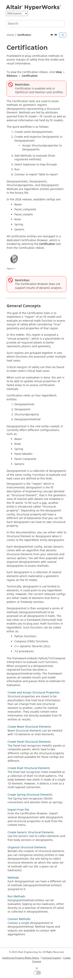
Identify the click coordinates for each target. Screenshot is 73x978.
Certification (24, 35)
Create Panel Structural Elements (29, 742)
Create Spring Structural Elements (30, 795)
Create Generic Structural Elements (31, 832)
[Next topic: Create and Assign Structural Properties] (56, 35)
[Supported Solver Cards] (52, 35)
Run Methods (16, 896)
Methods (13, 878)
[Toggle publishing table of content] (62, 34)
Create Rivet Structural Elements (29, 768)
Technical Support (51, 958)
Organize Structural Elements (27, 847)
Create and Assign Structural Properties (34, 693)
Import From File (18, 810)
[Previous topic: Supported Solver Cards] (52, 35)
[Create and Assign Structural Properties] (56, 35)
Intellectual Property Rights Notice (20, 958)
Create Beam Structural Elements (29, 727)
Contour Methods (19, 919)
